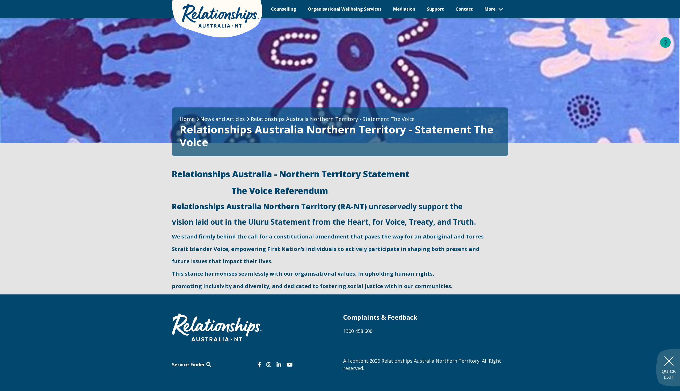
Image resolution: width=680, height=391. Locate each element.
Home (187, 119)
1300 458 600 (357, 331)
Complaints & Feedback (380, 317)
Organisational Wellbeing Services (344, 9)
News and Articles (222, 119)
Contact (464, 9)
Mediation (404, 9)
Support (435, 9)
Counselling (283, 9)
